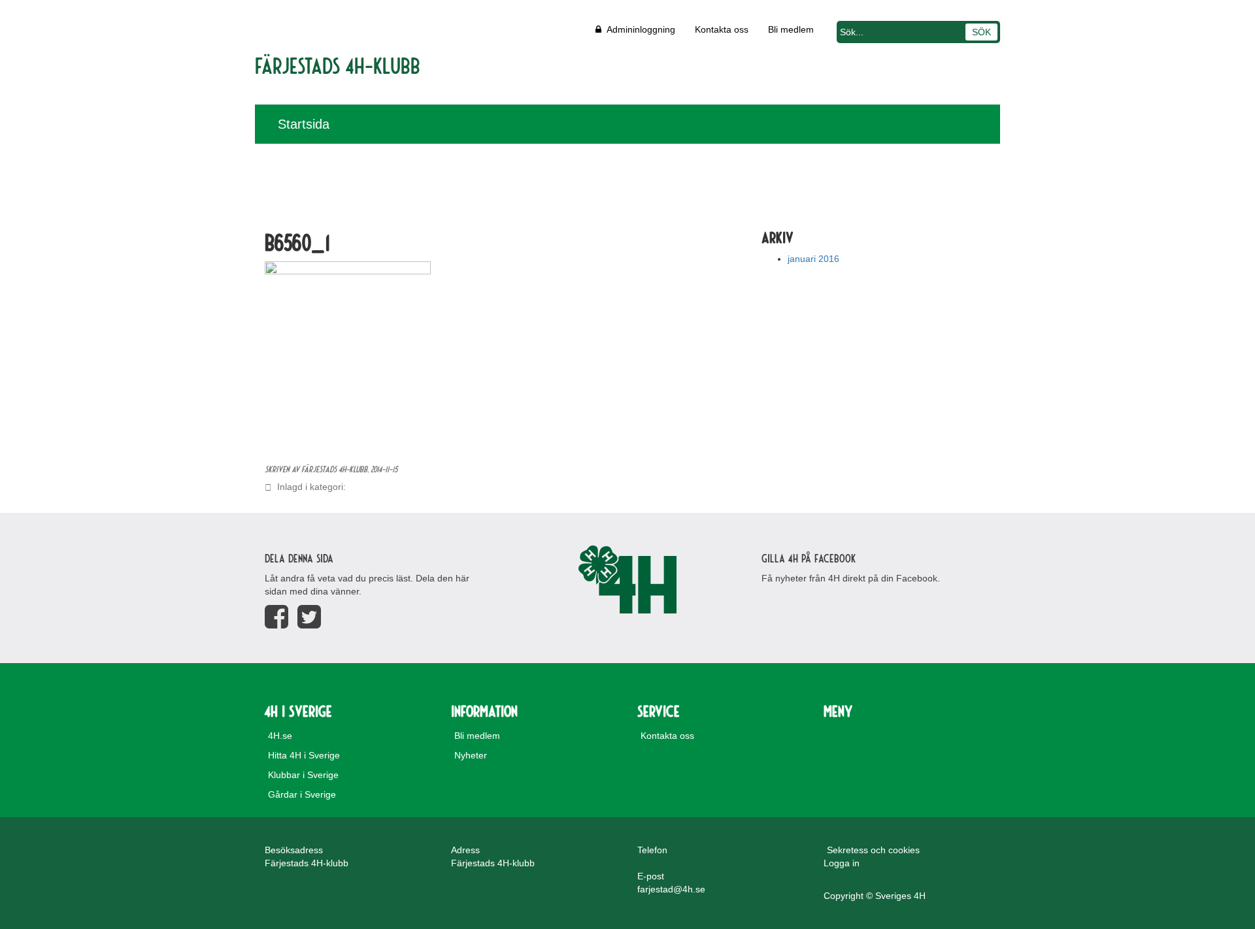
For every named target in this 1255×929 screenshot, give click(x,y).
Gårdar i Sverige (302, 794)
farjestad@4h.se (671, 889)
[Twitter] (309, 617)
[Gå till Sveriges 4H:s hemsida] (627, 579)
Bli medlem (791, 29)
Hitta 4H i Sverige (304, 755)
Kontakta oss (721, 29)
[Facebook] (276, 617)
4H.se (280, 735)
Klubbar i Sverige (303, 775)
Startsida (303, 124)
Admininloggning (638, 29)
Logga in (842, 863)
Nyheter (470, 755)
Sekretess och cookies (873, 850)
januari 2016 (813, 258)
